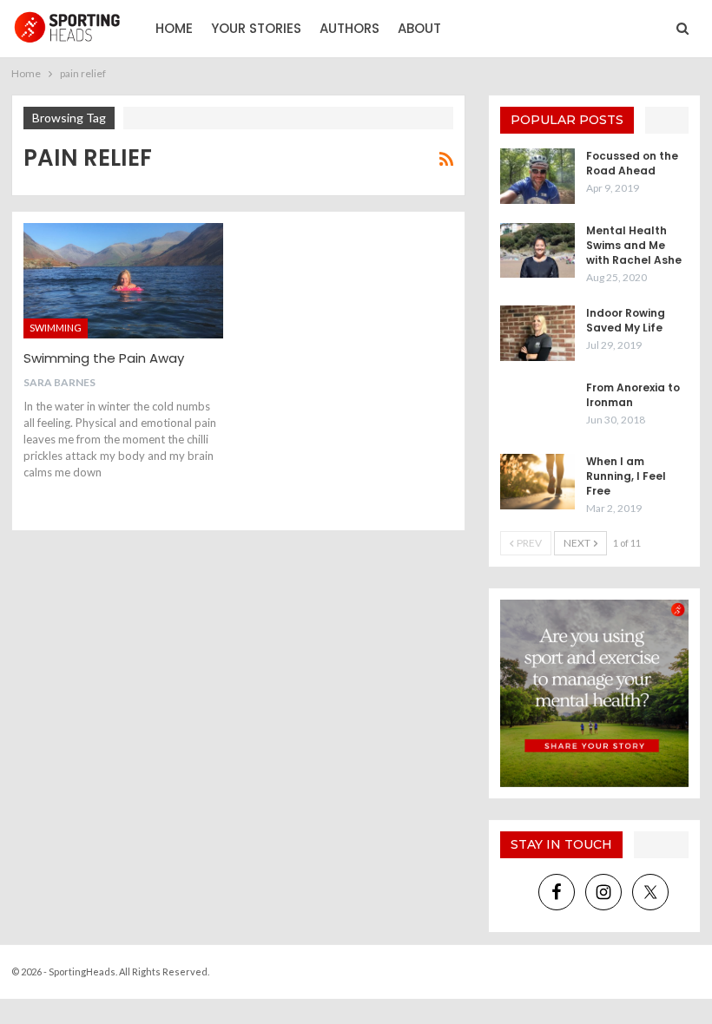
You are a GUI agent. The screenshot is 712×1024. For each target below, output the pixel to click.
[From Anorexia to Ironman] (537, 408)
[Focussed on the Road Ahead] (537, 176)
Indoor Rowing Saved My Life (625, 320)
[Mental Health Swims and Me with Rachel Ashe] (537, 251)
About (419, 28)
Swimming (56, 327)
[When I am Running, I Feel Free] (537, 481)
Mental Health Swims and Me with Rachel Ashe (634, 245)
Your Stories (256, 28)
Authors (349, 28)
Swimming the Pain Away (103, 358)
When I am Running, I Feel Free (626, 476)
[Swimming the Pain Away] (123, 280)
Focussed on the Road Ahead (632, 163)
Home (174, 28)
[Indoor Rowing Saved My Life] (537, 333)
